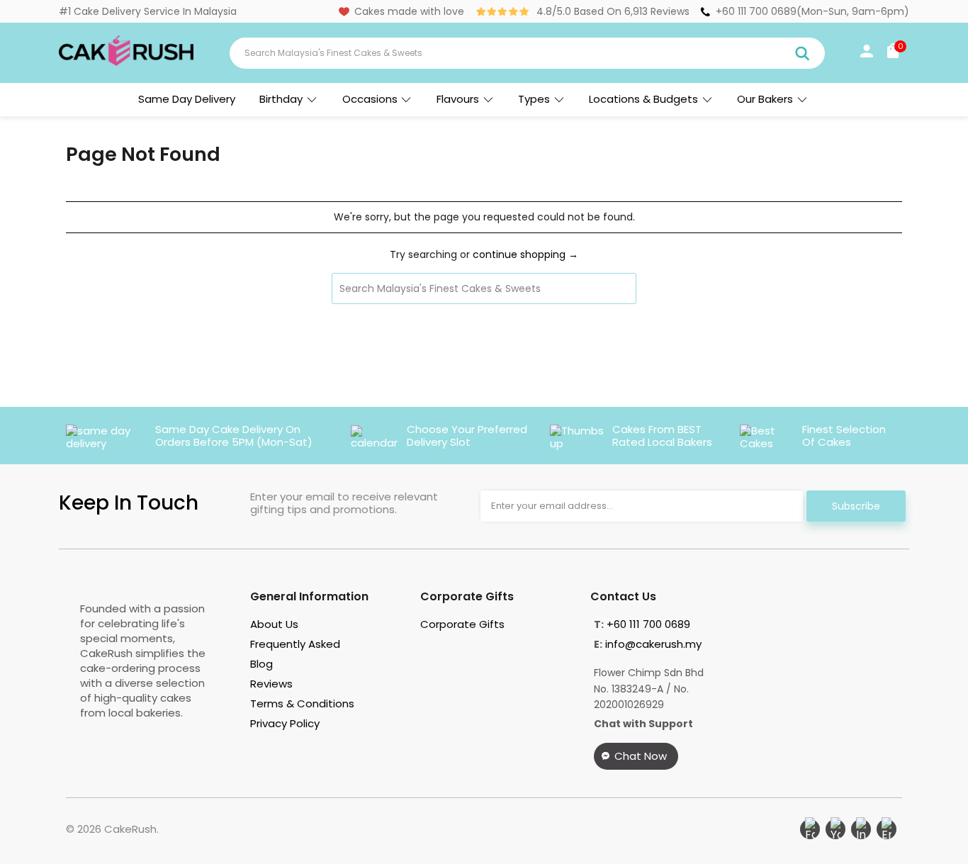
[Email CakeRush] (886, 829)
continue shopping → (525, 254)
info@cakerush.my (653, 643)
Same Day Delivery (186, 98)
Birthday (281, 98)
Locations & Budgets (643, 98)
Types (534, 98)
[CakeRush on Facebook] (810, 829)
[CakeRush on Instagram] (861, 829)
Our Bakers (765, 98)
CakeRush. (131, 828)
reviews (271, 683)
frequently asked (295, 643)
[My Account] (866, 54)
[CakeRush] (126, 62)
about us (274, 624)
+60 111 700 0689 (756, 11)
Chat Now (640, 755)
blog (261, 663)
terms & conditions (302, 703)
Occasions (370, 98)
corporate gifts (462, 624)
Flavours (458, 98)
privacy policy (285, 723)
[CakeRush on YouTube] (835, 829)
